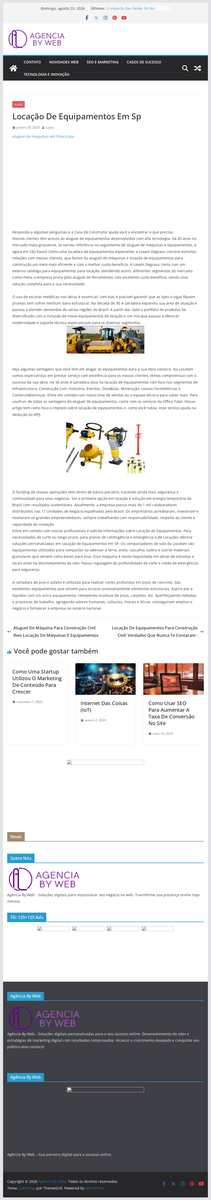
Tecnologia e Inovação (46, 74)
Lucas (50, 127)
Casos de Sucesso (144, 62)
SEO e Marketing (103, 62)
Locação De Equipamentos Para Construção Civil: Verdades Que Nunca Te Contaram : (155, 631)
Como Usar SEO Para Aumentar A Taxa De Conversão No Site (171, 713)
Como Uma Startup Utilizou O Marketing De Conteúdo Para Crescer (37, 681)
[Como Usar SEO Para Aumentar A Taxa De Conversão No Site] (173, 667)
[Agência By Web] (13, 68)
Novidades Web (63, 62)
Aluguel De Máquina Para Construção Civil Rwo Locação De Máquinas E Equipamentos (56, 631)
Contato (32, 62)
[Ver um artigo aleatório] (197, 68)
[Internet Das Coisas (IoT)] (105, 667)
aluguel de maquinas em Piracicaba (43, 136)
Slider (18, 104)
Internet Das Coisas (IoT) (104, 706)
